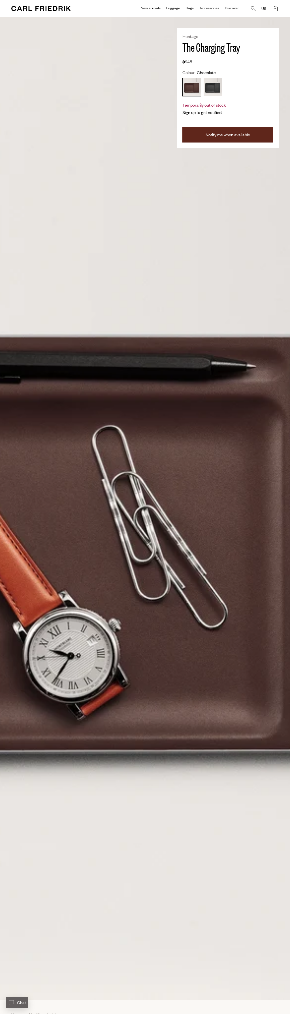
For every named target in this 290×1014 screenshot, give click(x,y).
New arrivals (151, 7)
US (263, 8)
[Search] (253, 8)
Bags (190, 7)
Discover (232, 7)
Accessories (209, 7)
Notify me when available (228, 134)
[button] (275, 8)
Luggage (173, 7)
